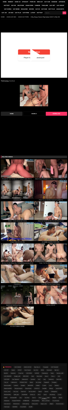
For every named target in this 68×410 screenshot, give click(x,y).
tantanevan (51, 379)
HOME (3, 17)
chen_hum (15, 391)
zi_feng (59, 394)
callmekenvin (14, 382)
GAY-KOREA (29, 373)
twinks (52, 373)
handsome (13, 373)
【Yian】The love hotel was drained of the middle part (50, 199)
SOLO (39, 394)
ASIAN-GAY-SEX (11, 17)
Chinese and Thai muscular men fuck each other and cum (51, 220)
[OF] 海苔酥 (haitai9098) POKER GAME (50, 242)
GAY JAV (4, 12)
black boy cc (37, 367)
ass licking (38, 382)
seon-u (34, 397)
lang (44, 379)
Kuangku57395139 (16, 400)
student (13, 370)
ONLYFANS (20, 5)
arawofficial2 (24, 394)
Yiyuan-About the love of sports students (50, 284)
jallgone (51, 403)
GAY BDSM (16, 9)
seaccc (46, 376)
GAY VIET (52, 5)
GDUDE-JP (36, 388)
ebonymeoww (28, 388)
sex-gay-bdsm (32, 391)
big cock (57, 370)
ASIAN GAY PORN (23, 17)
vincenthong (52, 394)
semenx (46, 391)
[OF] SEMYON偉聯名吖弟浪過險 (17, 326)
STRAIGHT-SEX (23, 382)
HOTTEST (7, 5)
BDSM (42, 370)
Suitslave (57, 385)
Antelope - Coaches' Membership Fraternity (17, 220)
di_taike (44, 385)
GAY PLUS (18, 12)
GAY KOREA (7, 9)
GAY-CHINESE (18, 367)
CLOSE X (44, 398)
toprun (45, 394)
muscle (60, 397)
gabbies (38, 385)
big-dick (6, 373)
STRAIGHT (25, 1)
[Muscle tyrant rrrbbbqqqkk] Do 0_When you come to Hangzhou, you (50, 178)
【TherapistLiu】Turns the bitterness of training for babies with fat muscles (17, 178)
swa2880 (44, 388)
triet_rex (6, 382)
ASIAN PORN (29, 5)
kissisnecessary (59, 403)
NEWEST (10, 1)
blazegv (51, 388)
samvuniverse (7, 403)
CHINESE (37, 5)
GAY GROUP (60, 5)
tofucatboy (41, 397)
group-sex (21, 373)
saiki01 (5, 397)
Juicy (20, 397)
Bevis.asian (39, 376)
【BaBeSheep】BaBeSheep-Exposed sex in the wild (17, 305)
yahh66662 (14, 406)
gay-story (27, 397)
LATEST (33, 12)
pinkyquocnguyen (18, 388)
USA (59, 376)
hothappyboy (54, 391)
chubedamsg (45, 373)
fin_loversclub (56, 400)
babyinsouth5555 (8, 388)
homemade (49, 370)
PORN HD (33, 1)
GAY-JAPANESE (7, 376)
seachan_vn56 (60, 373)
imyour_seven (7, 391)
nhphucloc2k (25, 379)
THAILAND (45, 5)
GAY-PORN (6, 379)
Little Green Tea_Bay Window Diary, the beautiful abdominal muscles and (17, 263)
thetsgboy (54, 382)
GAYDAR (37, 373)
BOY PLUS (52, 9)
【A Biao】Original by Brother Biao (17, 242)
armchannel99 (13, 397)
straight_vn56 (17, 376)
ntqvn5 (40, 391)
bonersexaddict (7, 385)
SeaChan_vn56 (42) (50, 305)
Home (5, 1)
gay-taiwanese (15, 379)
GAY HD (13, 5)
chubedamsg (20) (17, 199)
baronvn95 (59, 379)
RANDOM (54, 1)
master (31, 382)
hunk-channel (27, 370)
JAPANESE (62, 1)
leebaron (16, 385)
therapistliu (45, 367)
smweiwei (33, 379)
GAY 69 (37, 9)
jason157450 (59, 388)
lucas (50, 385)
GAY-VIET (6, 370)
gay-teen (36, 370)
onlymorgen (6, 406)
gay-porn (26, 12)
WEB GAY (40, 1)
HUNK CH (17, 1)
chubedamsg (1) (17, 284)
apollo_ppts (16, 394)
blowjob (54, 397)
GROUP (19, 370)
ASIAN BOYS (60, 9)
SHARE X (34, 113)
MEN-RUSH (25, 376)
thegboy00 (46, 382)
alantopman (6, 400)
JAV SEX (10, 12)
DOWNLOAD (56, 113)
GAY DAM (44, 9)
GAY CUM (47, 1)
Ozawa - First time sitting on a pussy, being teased (50, 263)
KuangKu (23, 385)
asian (32, 376)
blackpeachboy (7, 394)
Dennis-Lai (32, 394)
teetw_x (53, 376)
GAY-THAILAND (54, 367)
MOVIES (31, 9)
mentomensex (16, 403)
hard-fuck (23, 391)
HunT (39, 379)
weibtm (48, 397)
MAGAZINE (24, 9)
